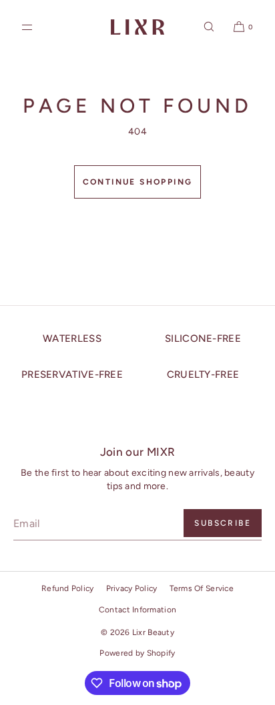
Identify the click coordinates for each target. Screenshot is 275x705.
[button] (209, 26)
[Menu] (38, 26)
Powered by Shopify (137, 653)
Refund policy (67, 588)
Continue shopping (138, 182)
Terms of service (202, 588)
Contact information (137, 609)
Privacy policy (132, 588)
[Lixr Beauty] (137, 26)
